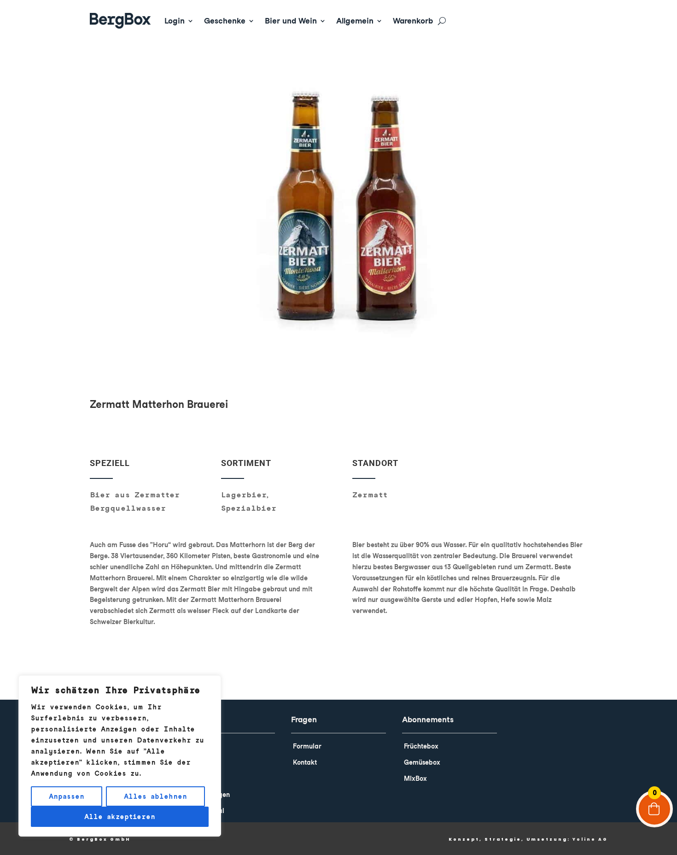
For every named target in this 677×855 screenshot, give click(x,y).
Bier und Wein (291, 20)
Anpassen (66, 796)
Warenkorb (413, 20)
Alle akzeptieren (119, 816)
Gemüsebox (422, 762)
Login (174, 20)
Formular (307, 746)
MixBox (415, 778)
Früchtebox (421, 746)
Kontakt (305, 762)
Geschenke (224, 20)
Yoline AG (590, 839)
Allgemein (355, 20)
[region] (119, 756)
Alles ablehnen (155, 796)
